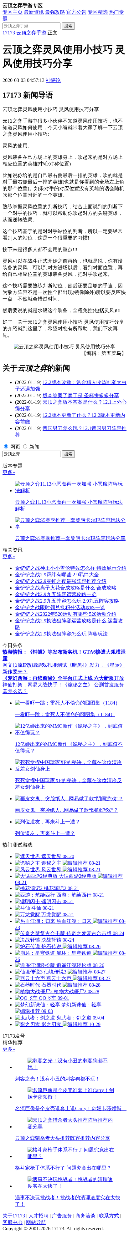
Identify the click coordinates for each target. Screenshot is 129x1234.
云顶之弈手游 (31, 32)
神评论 (53, 80)
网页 (15, 446)
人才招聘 (38, 1215)
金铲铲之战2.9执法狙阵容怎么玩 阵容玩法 (61, 633)
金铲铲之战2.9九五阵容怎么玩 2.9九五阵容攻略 (67, 601)
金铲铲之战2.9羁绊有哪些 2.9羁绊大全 (57, 574)
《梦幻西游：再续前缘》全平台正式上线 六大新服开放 (63, 678)
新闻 (34, 446)
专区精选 (98, 12)
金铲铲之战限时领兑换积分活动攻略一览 (60, 607)
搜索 (68, 25)
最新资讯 (34, 12)
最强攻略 (55, 12)
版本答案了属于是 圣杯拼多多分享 (81, 395)
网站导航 (36, 1222)
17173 (9, 32)
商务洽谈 (85, 1215)
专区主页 (13, 12)
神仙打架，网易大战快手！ (33, 684)
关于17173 (14, 1215)
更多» (9, 472)
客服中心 (13, 1222)
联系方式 (109, 1215)
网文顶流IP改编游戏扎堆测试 (35, 665)
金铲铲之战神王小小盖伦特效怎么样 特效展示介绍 (70, 568)
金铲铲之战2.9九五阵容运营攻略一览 (55, 594)
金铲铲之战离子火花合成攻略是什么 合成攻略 (65, 587)
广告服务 (62, 1215)
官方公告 (76, 12)
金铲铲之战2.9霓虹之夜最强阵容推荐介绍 (60, 581)
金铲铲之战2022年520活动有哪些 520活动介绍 (65, 614)
